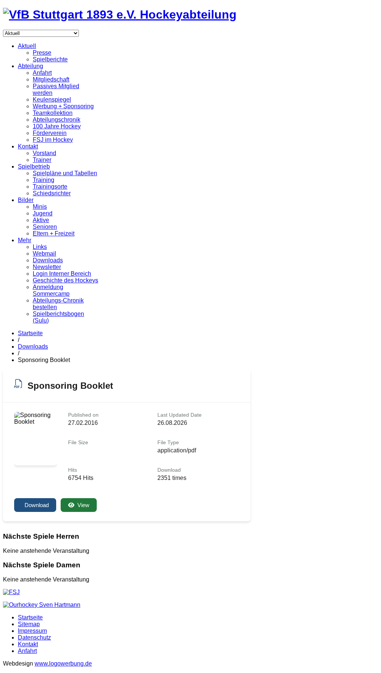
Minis (40, 206)
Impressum (32, 631)
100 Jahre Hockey (57, 126)
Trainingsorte (50, 186)
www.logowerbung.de (63, 663)
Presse (42, 52)
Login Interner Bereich (62, 273)
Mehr (24, 240)
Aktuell (27, 46)
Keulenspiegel (52, 99)
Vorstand (44, 153)
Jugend (42, 213)
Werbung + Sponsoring (63, 106)
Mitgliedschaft (51, 79)
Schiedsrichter (52, 193)
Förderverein (50, 133)
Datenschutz (34, 637)
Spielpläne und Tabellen (65, 173)
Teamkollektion (53, 113)
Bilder (25, 200)
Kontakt (28, 146)
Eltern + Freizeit (53, 233)
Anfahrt (42, 73)
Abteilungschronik (56, 119)
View (83, 505)
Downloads (48, 260)
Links (40, 247)
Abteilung (30, 66)
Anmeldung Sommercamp (51, 290)
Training (43, 180)
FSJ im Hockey (53, 140)
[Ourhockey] (41, 605)
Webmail (44, 253)
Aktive (41, 220)
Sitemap (29, 624)
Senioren (45, 227)
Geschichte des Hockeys (65, 280)
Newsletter (47, 267)
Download (37, 505)
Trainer (42, 160)
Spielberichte (50, 59)
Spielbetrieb (34, 166)
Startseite (30, 333)
